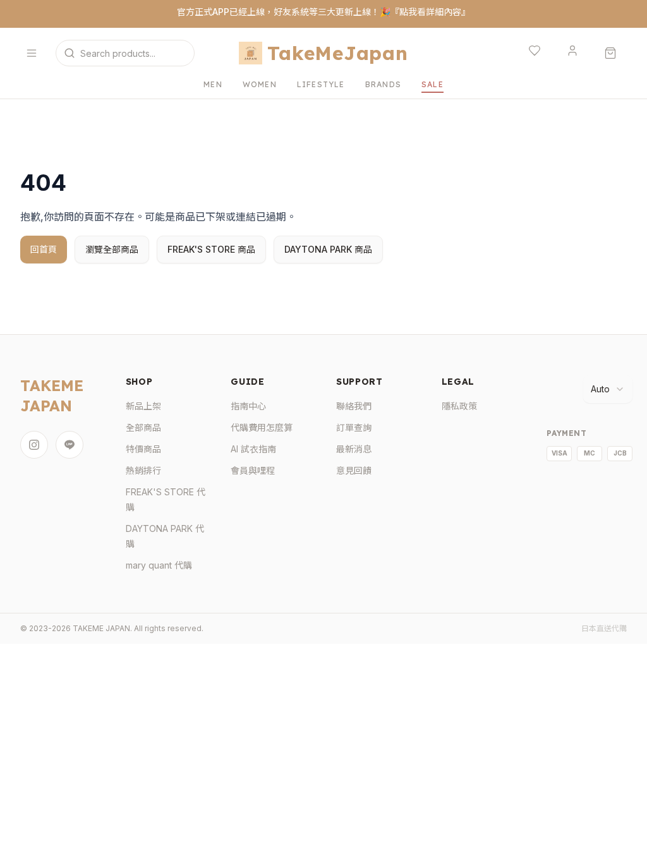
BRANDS (383, 84)
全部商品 (143, 427)
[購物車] (613, 53)
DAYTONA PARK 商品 (328, 249)
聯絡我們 (354, 406)
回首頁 (43, 249)
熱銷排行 (143, 470)
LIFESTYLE (321, 84)
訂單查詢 (354, 427)
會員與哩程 (253, 470)
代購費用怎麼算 (262, 427)
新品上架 (143, 406)
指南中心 (248, 406)
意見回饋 (354, 470)
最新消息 (354, 449)
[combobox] (607, 389)
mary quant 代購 (159, 565)
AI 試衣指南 (253, 449)
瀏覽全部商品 (111, 249)
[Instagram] (34, 445)
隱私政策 (459, 406)
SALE (432, 84)
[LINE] (69, 445)
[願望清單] (537, 53)
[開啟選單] (34, 53)
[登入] (575, 53)
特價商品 (143, 449)
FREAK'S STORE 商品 (211, 249)
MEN (212, 84)
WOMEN (260, 84)
